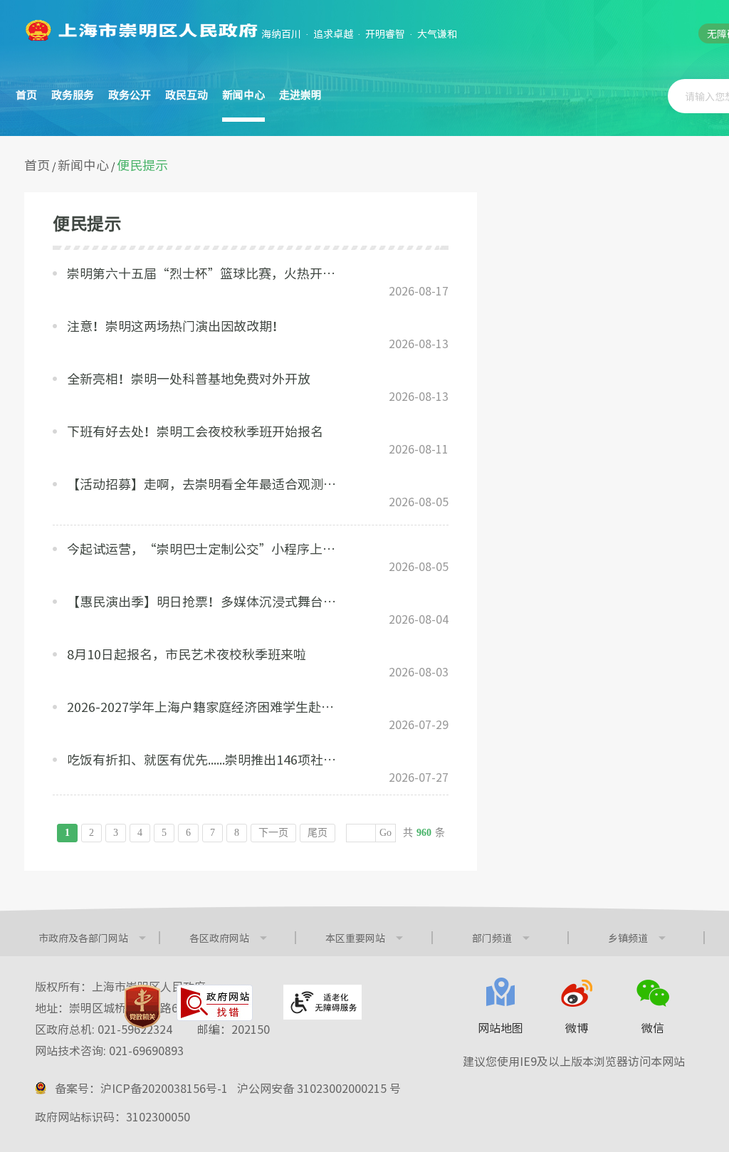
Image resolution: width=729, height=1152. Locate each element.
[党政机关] (142, 1007)
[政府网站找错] (215, 1003)
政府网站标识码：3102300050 (112, 1116)
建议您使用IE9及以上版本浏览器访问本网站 (574, 1060)
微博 (576, 1027)
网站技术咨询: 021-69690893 (109, 1050)
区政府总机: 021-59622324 (152, 1028)
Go (385, 832)
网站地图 (500, 1027)
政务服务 (72, 95)
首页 (26, 95)
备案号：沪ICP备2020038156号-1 (141, 1087)
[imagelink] (140, 30)
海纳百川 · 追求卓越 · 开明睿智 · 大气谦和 (359, 33)
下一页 (273, 832)
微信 (652, 1027)
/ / (96, 164)
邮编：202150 (233, 1028)
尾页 (317, 832)
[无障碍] (322, 1002)
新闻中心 (83, 164)
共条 (424, 832)
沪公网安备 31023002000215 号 (319, 1087)
